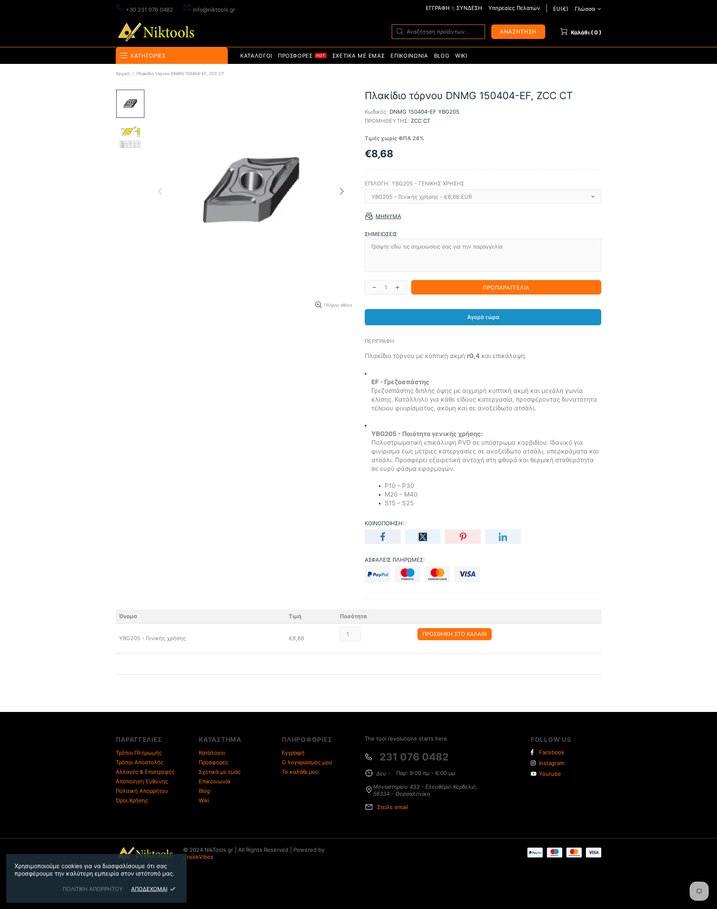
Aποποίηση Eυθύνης (142, 781)
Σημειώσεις (381, 234)
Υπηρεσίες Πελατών (514, 8)
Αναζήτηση (518, 31)
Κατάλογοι (212, 752)
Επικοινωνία (214, 781)
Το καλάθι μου (300, 771)
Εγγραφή (293, 752)
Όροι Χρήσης (132, 800)
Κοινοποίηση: (384, 523)
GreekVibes (198, 856)
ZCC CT (420, 120)
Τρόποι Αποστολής (139, 762)
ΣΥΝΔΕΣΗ (469, 8)
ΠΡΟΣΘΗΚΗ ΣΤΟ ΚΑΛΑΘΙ (454, 634)
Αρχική (123, 73)
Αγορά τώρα (483, 317)
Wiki (204, 800)
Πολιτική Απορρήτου (142, 790)
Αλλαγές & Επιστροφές (145, 771)
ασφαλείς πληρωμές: (395, 559)
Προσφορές (213, 762)
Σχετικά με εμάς (220, 771)
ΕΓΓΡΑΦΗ (438, 8)
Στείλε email (392, 807)
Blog (204, 790)
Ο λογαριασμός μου (307, 762)
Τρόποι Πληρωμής (139, 752)
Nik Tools (158, 31)
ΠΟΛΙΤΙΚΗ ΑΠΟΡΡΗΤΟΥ (93, 888)
